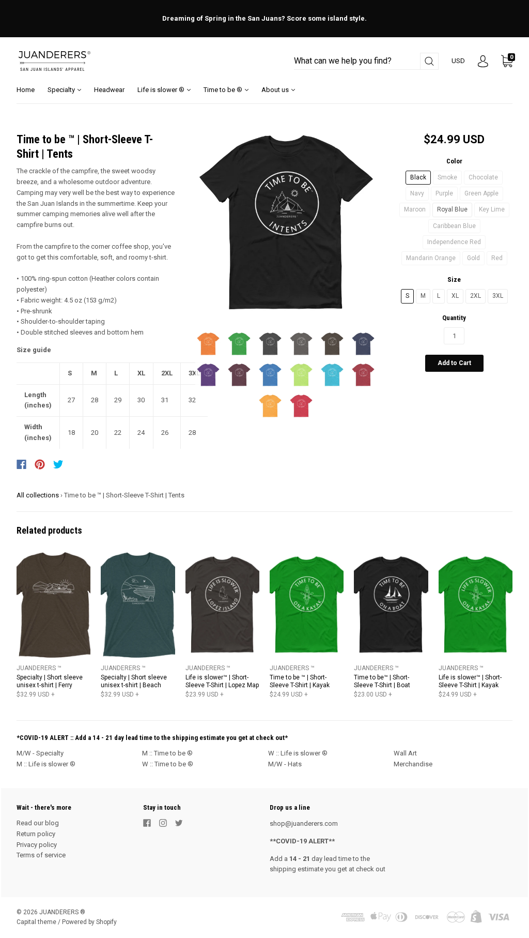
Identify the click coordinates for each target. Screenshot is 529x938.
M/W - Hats (285, 764)
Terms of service (41, 855)
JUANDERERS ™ (39, 668)
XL (455, 295)
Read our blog (38, 823)
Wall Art (405, 753)
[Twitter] (58, 464)
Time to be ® (224, 90)
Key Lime (492, 209)
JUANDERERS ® (62, 912)
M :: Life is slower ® (46, 764)
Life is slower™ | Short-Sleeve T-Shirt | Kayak (470, 681)
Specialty (62, 90)
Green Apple (481, 193)
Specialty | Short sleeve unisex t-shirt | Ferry (50, 681)
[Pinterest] (39, 464)
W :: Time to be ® (167, 764)
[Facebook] (21, 464)
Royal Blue (452, 209)
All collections (38, 495)
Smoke (447, 177)
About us (275, 90)
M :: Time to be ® (167, 753)
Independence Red (454, 242)
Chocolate (483, 177)
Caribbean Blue (454, 226)
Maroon (415, 209)
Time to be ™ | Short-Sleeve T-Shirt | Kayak (300, 681)
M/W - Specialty (40, 753)
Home (26, 90)
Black (418, 177)
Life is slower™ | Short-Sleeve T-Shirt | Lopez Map (222, 681)
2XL (475, 295)
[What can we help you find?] (366, 61)
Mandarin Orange (431, 258)
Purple (444, 193)
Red (497, 258)
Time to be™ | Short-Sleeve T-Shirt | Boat (382, 681)
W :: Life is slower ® (298, 753)
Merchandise (413, 764)
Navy (417, 193)
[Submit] (429, 61)
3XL (497, 295)
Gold (473, 258)
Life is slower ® (161, 90)
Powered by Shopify (89, 922)
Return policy (36, 834)
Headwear (109, 90)
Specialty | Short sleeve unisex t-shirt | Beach (134, 681)
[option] (285, 222)
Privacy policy (37, 845)
